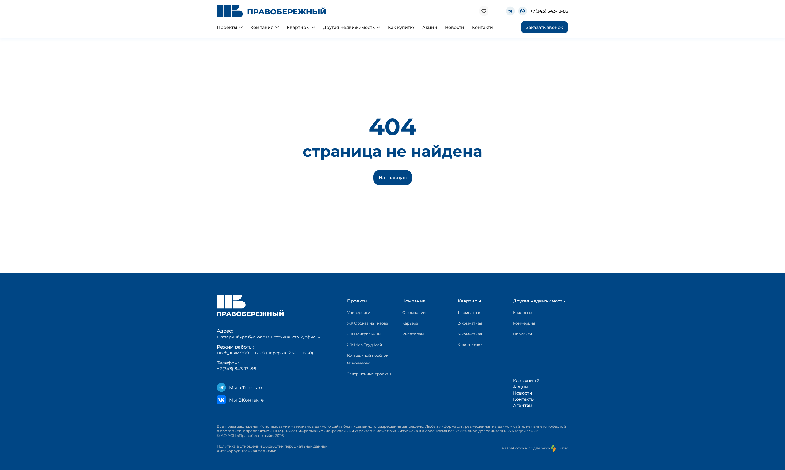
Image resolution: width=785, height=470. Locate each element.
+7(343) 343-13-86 (549, 11)
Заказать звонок (544, 27)
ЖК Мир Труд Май (364, 344)
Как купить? (526, 380)
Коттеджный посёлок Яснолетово (367, 359)
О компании (414, 312)
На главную (393, 177)
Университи (358, 312)
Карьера (410, 323)
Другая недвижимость (539, 301)
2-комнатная (470, 323)
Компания (414, 301)
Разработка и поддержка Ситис (535, 448)
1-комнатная (469, 312)
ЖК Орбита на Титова (367, 323)
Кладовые (522, 312)
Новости (522, 393)
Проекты (357, 301)
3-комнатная (470, 334)
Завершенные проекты (369, 374)
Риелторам (413, 334)
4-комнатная (470, 344)
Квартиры (469, 301)
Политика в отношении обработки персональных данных (272, 446)
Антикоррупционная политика (246, 451)
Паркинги (522, 334)
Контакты (523, 399)
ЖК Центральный (364, 334)
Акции (520, 387)
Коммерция (524, 323)
